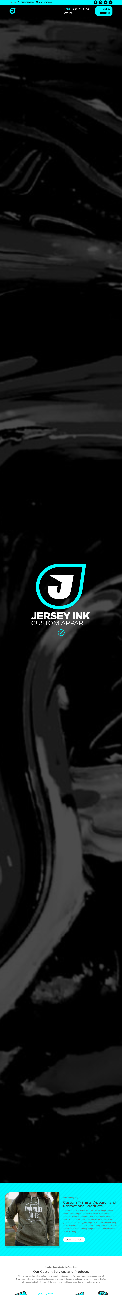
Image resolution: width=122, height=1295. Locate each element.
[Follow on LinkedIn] (105, 2)
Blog (86, 9)
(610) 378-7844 (27, 2)
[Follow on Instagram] (100, 2)
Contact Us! (74, 1239)
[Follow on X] (110, 2)
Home (67, 9)
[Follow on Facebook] (95, 2)
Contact (69, 13)
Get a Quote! (105, 11)
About (76, 9)
